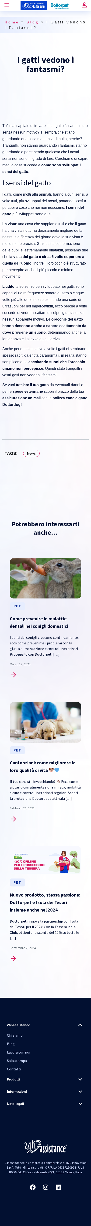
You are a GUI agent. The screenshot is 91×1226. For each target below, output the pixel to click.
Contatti (14, 1069)
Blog (33, 22)
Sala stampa (17, 1060)
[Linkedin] (58, 1187)
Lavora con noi (18, 1052)
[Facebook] (32, 1187)
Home (12, 22)
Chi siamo (15, 1035)
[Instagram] (45, 1187)
